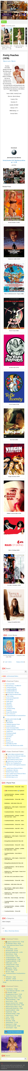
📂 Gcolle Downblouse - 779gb (12, 999)
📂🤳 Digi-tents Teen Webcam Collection (15, 756)
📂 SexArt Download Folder (12, 728)
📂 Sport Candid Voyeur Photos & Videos (15, 773)
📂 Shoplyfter (8, 710)
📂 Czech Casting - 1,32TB (10, 948)
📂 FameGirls (8, 736)
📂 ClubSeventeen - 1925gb (11, 1015)
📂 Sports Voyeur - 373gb (10, 1001)
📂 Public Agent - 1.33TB (10, 963)
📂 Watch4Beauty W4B (11, 743)
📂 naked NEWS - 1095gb (10, 970)
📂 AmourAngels (9, 735)
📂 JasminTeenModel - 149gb (11, 1010)
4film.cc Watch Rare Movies (12, 931)
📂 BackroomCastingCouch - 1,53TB (13, 952)
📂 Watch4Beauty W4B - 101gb (12, 1026)
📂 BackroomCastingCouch (12, 698)
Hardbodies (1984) (21, 655)
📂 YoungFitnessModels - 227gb (12, 961)
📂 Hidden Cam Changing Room (13, 763)
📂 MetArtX (8, 740)
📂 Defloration (8, 705)
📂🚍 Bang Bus (8, 721)
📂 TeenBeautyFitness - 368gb (12, 957)
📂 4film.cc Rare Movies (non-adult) (14, 745)
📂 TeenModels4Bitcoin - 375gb (12, 959)
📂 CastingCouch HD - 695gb (11, 964)
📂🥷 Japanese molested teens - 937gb (14, 941)
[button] (2, 1063)
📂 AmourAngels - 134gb (10, 1027)
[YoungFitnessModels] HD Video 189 (19, 46)
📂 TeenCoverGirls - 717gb (11, 955)
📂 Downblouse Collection (11, 770)
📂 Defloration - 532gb (10, 977)
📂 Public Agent (9, 701)
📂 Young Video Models (11, 712)
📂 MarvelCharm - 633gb (10, 954)
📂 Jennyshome (9, 706)
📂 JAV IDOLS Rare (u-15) (11, 777)
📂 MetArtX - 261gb (9, 1019)
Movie (14, 61)
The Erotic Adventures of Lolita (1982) (8, 656)
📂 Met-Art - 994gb (9, 971)
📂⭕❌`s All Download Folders (10, 676)
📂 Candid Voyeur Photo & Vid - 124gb (14, 1004)
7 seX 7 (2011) (7, 662)
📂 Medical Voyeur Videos (11, 771)
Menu (4, 21)
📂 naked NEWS (9, 722)
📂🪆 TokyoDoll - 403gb (10, 992)
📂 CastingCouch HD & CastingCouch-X (15, 729)
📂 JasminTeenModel (10, 726)
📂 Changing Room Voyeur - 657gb (13, 994)
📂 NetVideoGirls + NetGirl (12, 692)
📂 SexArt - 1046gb (9, 1017)
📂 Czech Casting (9, 696)
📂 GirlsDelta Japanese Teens (12, 724)
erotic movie (8, 61)
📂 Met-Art (7, 738)
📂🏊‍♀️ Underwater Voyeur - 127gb (13, 997)
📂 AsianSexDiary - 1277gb (11, 1022)
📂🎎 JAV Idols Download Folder (13, 694)
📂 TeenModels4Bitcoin (11, 691)
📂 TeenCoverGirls (9, 684)
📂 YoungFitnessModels (11, 689)
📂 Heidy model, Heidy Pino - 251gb (13, 1008)
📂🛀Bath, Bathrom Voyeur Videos (14, 759)
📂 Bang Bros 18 (9, 742)
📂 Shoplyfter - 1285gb (10, 978)
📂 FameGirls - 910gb (9, 1020)
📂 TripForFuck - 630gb (10, 1012)
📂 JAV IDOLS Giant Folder (11, 775)
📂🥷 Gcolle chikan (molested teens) (14, 754)
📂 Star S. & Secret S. (10, 713)
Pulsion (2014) (20, 662)
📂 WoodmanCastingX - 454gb (12, 1013)
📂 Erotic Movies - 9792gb (10, 989)
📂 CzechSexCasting (10, 708)
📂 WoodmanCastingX (10, 733)
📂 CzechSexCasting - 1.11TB (11, 966)
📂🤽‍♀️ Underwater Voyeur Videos (13, 761)
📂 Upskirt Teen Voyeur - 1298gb (12, 996)
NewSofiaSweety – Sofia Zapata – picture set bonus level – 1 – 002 (6, 47)
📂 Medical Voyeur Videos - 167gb (13, 1006)
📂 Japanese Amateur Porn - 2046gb (13, 1003)
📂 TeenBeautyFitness (10, 687)
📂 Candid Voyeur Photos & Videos (13, 768)
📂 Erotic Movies (9, 699)
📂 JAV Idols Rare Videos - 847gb (12, 943)
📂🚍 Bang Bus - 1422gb (10, 968)
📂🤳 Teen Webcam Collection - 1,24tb (14, 990)
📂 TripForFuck (9, 731)
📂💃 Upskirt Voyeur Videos (12, 757)
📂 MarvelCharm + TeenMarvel (13, 685)
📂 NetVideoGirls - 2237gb (11, 950)
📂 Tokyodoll (8, 703)
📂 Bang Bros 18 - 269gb (10, 1024)
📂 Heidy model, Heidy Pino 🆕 (13, 719)
